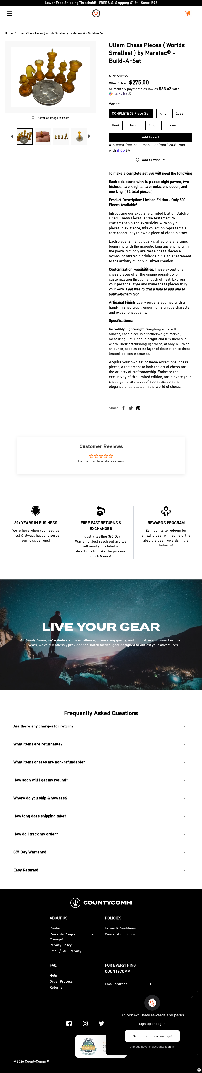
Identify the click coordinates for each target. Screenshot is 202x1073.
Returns (56, 987)
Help (53, 975)
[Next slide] (89, 136)
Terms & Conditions (120, 928)
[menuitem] (25, 136)
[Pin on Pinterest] (138, 408)
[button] (150, 91)
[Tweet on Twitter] (131, 408)
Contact (56, 928)
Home (9, 33)
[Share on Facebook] (123, 408)
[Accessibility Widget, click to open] (199, 1070)
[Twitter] (101, 1023)
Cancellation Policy (120, 934)
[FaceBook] (69, 1023)
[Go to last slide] (11, 136)
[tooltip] (115, 187)
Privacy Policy (61, 945)
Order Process (61, 981)
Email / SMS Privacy (65, 951)
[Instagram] (85, 1023)
